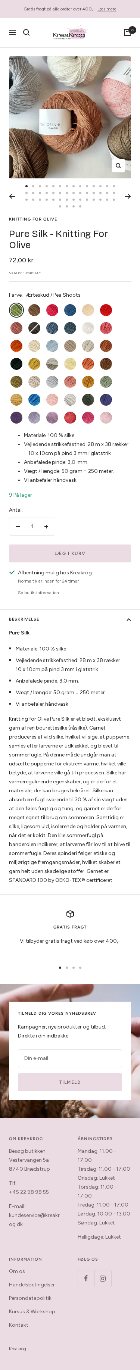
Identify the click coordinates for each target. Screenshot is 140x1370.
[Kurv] (127, 32)
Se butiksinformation (38, 592)
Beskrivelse (24, 619)
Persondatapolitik (30, 1298)
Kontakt (18, 1325)
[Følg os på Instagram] (102, 1278)
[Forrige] (12, 196)
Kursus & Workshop (32, 1311)
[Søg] (26, 32)
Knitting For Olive (33, 219)
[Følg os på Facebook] (86, 1278)
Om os (17, 1271)
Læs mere (106, 9)
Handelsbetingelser (32, 1285)
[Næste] (128, 196)
